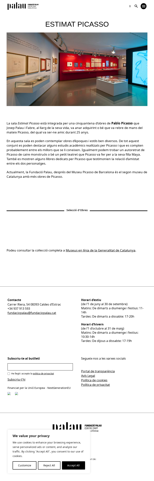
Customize (24, 465)
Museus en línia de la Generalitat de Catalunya (100, 250)
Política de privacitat (95, 385)
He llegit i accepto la (32, 373)
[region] (49, 451)
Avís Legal (88, 376)
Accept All (73, 465)
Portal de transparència (98, 371)
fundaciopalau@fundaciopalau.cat (32, 313)
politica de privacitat (43, 373)
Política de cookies (94, 380)
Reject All (49, 465)
